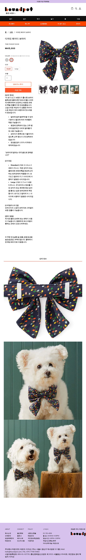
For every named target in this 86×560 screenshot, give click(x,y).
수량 (6, 74)
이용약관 (31, 541)
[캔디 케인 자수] (7, 60)
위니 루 (27, 24)
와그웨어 (11, 24)
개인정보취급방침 (34, 538)
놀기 (52, 19)
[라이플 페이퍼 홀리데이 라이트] (11, 60)
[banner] (19, 9)
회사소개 (8, 533)
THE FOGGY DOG (12, 44)
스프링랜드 (43, 24)
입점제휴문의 (9, 538)
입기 (24, 19)
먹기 (38, 19)
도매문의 (8, 536)
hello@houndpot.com (13, 552)
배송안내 (31, 536)
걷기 (10, 19)
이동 (78, 19)
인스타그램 (21, 541)
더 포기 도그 (62, 24)
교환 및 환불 (32, 533)
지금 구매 (18, 90)
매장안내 (8, 541)
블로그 (19, 536)
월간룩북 (20, 533)
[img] (76, 8)
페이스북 (20, 538)
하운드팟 (56, 543)
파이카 (78, 24)
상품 (11, 32)
